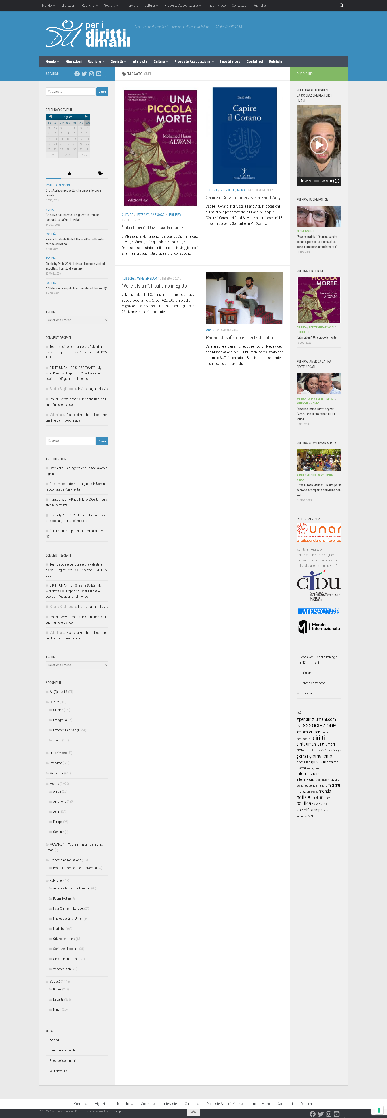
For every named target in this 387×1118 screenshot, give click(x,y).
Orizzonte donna (64, 939)
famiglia (337, 750)
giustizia (318, 762)
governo (332, 762)
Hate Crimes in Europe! (68, 908)
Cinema (58, 710)
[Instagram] (91, 73)
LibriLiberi (174, 214)
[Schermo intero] (337, 181)
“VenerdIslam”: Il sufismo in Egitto (154, 286)
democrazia (304, 739)
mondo (325, 791)
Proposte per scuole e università (75, 868)
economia (319, 750)
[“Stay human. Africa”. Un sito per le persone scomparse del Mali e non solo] (319, 459)
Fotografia (60, 720)
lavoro (334, 779)
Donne (57, 989)
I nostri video (216, 5)
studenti (327, 810)
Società (109, 5)
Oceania (58, 832)
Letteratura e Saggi (150, 214)
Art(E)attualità (58, 692)
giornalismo (320, 756)
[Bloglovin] (105, 73)
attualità (302, 732)
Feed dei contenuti (62, 1050)
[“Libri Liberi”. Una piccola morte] (319, 300)
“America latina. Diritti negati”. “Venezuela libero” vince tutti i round (316, 414)
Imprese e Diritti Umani (68, 919)
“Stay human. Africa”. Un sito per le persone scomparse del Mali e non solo (319, 490)
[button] (319, 145)
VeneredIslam (147, 278)
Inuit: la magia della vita (93, 389)
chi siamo (307, 673)
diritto (300, 750)
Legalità (58, 999)
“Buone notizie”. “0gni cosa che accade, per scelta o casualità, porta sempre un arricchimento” (317, 242)
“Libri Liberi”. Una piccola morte (152, 227)
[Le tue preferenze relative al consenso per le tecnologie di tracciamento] (379, 1110)
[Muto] (332, 181)
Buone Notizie (62, 898)
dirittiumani (307, 744)
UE (333, 810)
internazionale (307, 779)
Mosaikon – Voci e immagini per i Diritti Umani (317, 660)
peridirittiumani (321, 798)
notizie (303, 797)
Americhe (59, 802)
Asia (56, 812)
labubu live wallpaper (64, 399)
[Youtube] (98, 73)
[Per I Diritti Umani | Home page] (88, 33)
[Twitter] (84, 73)
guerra (301, 768)
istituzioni (324, 779)
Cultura (149, 5)
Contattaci (239, 5)
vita (311, 816)
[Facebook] (77, 73)
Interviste (131, 5)
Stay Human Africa (65, 959)
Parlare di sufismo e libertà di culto (239, 337)
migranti (334, 785)
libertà (316, 785)
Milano (314, 791)
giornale (303, 756)
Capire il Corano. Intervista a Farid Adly (243, 197)
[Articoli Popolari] (69, 174)
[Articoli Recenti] (53, 174)
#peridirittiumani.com (316, 719)
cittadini (315, 732)
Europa (57, 822)
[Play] (302, 181)
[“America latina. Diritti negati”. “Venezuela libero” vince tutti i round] (319, 383)
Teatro (57, 740)
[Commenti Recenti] (85, 174)
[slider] (316, 181)
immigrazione (315, 768)
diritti (319, 738)
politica (304, 803)
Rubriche (88, 5)
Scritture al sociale (59, 185)
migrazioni (303, 791)
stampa (316, 810)
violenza (302, 816)
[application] (319, 145)
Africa (57, 791)
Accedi (55, 1040)
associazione (319, 725)
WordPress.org (60, 1071)
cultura (326, 732)
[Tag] (100, 174)
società (303, 810)
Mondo (47, 5)
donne (309, 749)
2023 (52, 155)
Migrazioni (68, 5)
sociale (324, 804)
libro (324, 785)
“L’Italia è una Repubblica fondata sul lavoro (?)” (76, 288)
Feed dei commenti (63, 1061)
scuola (316, 804)
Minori (57, 1010)
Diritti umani (326, 744)
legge (308, 785)
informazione (309, 773)
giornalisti (303, 762)
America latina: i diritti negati (71, 888)
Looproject (116, 1111)
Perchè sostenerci (313, 683)
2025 (84, 155)
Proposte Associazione (181, 5)
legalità (300, 785)
